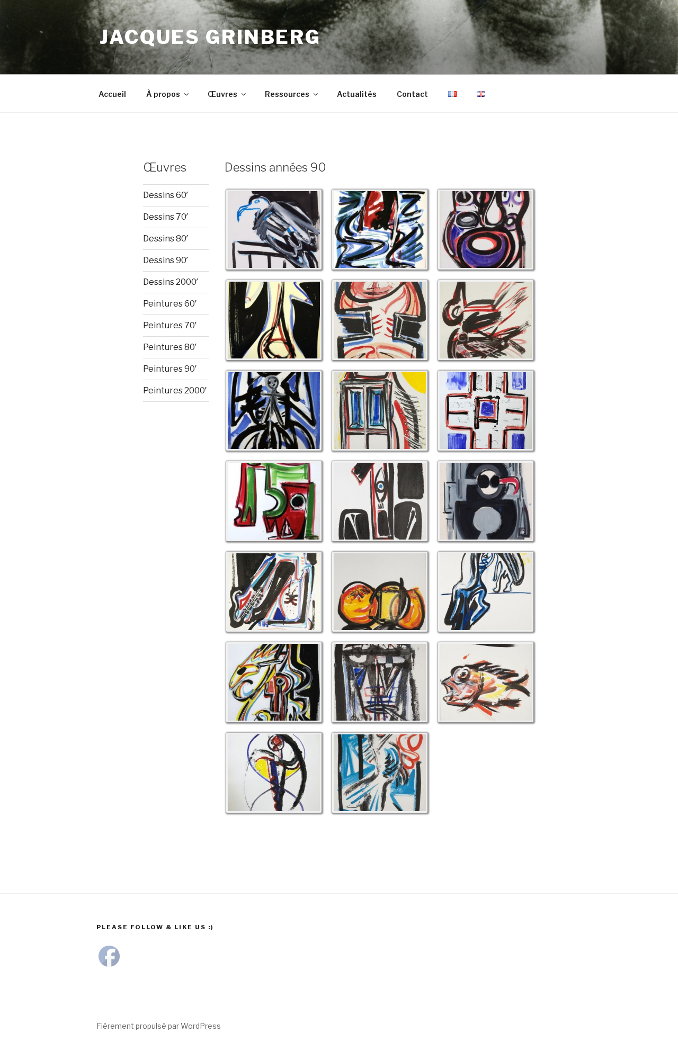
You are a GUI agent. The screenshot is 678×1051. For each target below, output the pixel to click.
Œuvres (222, 93)
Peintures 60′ (170, 304)
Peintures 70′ (170, 325)
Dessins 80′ (166, 238)
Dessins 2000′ (171, 282)
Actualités (357, 93)
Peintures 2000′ (175, 390)
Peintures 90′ (170, 369)
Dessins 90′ (166, 260)
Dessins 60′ (166, 195)
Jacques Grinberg (210, 37)
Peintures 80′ (170, 347)
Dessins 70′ (166, 217)
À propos (163, 93)
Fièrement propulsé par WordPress (158, 1025)
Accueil (112, 93)
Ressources (287, 93)
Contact (412, 93)
